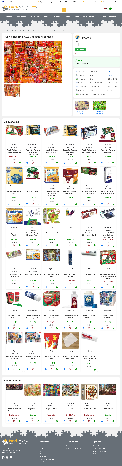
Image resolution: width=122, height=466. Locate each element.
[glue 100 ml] (65, 245)
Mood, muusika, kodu (82, 112)
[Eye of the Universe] (83, 421)
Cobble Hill (26, 31)
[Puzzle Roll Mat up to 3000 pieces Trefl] (46, 163)
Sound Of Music (108, 409)
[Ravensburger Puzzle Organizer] (8, 204)
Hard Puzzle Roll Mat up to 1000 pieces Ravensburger (108, 235)
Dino (89, 269)
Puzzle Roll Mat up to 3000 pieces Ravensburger (33, 152)
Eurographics (51, 186)
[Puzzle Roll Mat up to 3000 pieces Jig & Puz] (102, 204)
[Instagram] (11, 458)
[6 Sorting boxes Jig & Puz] (46, 287)
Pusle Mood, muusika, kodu (42, 31)
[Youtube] (7, 458)
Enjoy (33, 403)
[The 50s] (65, 421)
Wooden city (89, 403)
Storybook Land (32, 409)
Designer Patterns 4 (51, 409)
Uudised (9, 16)
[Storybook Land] (27, 421)
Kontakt (105, 2)
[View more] (14, 135)
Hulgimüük (76, 2)
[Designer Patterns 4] (46, 421)
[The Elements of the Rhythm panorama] (8, 421)
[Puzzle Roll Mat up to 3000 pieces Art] (102, 163)
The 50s (70, 409)
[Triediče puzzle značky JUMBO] (46, 328)
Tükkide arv (35, 16)
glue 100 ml (70, 233)
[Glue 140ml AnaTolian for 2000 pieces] (8, 328)
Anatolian (89, 186)
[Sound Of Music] (102, 421)
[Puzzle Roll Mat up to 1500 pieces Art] (65, 204)
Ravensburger (32, 144)
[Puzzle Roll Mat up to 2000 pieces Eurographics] (46, 204)
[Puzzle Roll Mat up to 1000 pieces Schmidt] (83, 245)
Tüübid (76, 16)
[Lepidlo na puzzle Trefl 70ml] (46, 369)
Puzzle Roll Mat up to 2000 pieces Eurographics (52, 193)
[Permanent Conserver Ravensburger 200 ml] (27, 328)
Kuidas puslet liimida (99, 448)
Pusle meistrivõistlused (47, 459)
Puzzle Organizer (33, 191)
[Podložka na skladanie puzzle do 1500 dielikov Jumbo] (102, 287)
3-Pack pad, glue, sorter (33, 274)
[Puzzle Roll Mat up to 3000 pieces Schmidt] (83, 163)
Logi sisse (52, 2)
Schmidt (89, 144)
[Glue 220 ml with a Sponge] (65, 287)
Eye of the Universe (89, 409)
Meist (41, 454)
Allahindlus (21, 16)
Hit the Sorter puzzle (51, 233)
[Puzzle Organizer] (27, 204)
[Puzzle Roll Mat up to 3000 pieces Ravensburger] (27, 163)
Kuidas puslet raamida (100, 451)
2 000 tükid (107, 406)
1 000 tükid (17, 31)
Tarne (86, 2)
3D (99, 16)
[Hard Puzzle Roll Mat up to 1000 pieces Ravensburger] (102, 246)
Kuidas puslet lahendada (101, 454)
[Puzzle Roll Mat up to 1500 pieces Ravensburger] (65, 163)
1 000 (109, 71)
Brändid (66, 16)
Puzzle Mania (7, 31)
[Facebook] (3, 458)
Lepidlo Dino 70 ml (89, 274)
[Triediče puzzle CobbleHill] (102, 328)
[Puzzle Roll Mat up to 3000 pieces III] (83, 204)
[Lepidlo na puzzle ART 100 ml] (65, 328)
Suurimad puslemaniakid (73, 448)
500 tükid (89, 406)
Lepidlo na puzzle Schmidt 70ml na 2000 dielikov (89, 359)
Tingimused (43, 456)
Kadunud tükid (97, 446)
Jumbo (14, 144)
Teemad (46, 16)
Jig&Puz (108, 186)
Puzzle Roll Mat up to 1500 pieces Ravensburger (70, 152)
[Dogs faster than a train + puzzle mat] (8, 369)
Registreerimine (44, 2)
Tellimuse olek (63, 2)
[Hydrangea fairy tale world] (27, 369)
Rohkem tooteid (109, 16)
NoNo (70, 227)
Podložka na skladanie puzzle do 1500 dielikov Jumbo (108, 276)
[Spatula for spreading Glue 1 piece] (65, 369)
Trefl (51, 144)
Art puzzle (108, 144)
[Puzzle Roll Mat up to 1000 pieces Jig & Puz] (27, 245)
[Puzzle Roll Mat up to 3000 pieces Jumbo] (8, 163)
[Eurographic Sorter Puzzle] (8, 245)
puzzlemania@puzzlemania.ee (12, 450)
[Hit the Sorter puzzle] (46, 245)
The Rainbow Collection (99, 112)
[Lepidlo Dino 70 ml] (83, 287)
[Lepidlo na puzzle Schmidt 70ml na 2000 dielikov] (83, 370)
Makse (95, 2)
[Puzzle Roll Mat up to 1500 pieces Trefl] (8, 287)
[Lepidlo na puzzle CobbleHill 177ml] (83, 328)
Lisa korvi (80, 49)
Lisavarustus (88, 16)
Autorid (56, 16)
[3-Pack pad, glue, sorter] (27, 287)
